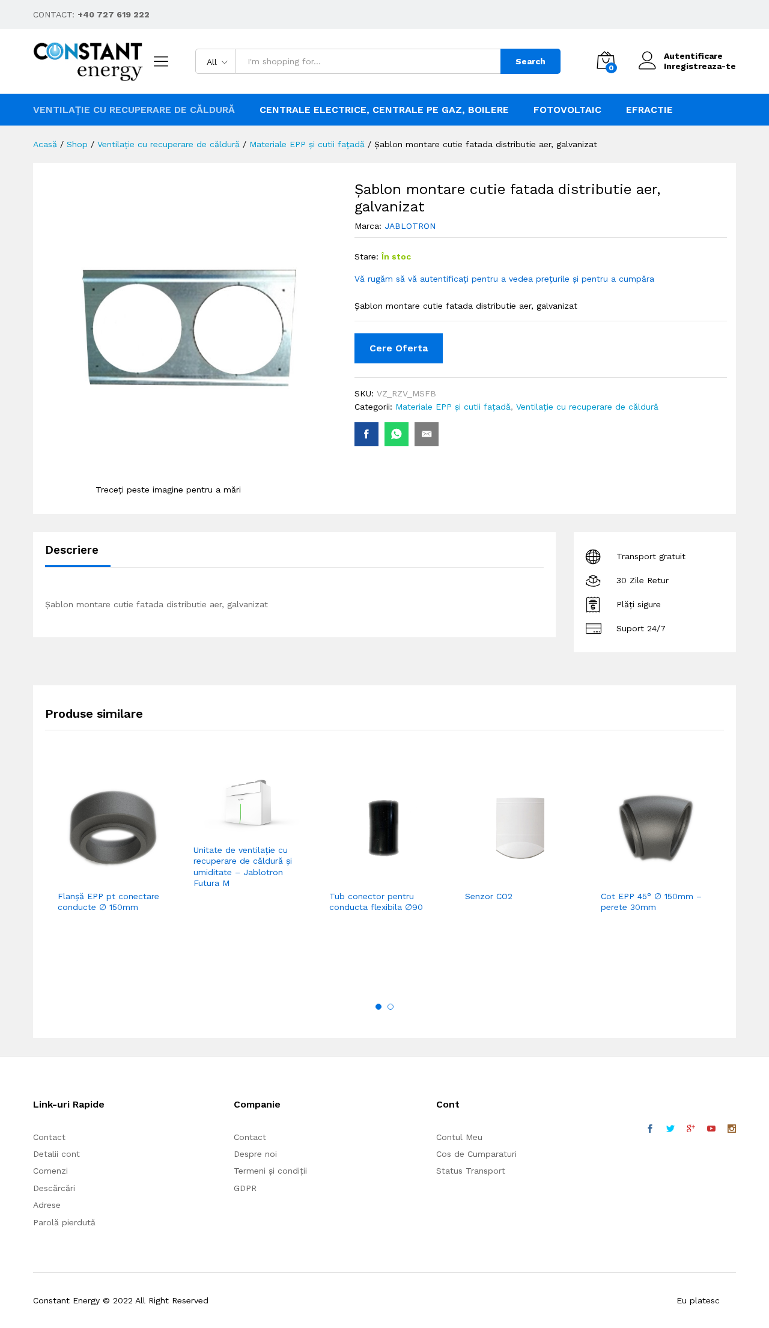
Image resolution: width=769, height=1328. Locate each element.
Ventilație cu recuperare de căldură (587, 406)
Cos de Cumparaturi (476, 1154)
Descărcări (54, 1188)
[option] (113, 860)
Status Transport (470, 1170)
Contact (49, 1137)
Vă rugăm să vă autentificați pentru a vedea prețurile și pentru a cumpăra (504, 278)
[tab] (78, 555)
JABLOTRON (410, 226)
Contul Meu (459, 1137)
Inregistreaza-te (700, 66)
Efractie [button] (649, 110)
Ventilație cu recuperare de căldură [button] (134, 110)
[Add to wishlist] (139, 876)
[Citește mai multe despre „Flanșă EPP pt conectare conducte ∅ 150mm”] (83, 876)
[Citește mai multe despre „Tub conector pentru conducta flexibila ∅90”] (355, 876)
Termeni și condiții (270, 1170)
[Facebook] (650, 1129)
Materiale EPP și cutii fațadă (453, 406)
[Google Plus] (691, 1129)
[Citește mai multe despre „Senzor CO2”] (491, 876)
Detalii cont (56, 1154)
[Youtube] (711, 1129)
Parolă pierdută (64, 1222)
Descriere (72, 550)
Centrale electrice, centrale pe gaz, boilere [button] (384, 110)
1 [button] (378, 1007)
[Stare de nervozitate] (670, 1129)
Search (530, 61)
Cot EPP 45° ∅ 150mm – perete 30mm (651, 901)
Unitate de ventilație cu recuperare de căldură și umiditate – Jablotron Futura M (242, 866)
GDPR (245, 1188)
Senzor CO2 (488, 896)
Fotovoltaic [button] (567, 110)
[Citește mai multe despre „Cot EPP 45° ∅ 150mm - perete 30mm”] (626, 876)
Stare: (366, 256)
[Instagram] (732, 1129)
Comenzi (50, 1170)
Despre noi (255, 1154)
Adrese (47, 1205)
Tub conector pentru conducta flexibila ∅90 (376, 901)
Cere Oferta (398, 348)
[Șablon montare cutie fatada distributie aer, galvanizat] (366, 434)
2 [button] (391, 1007)
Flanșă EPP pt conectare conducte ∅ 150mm (108, 901)
